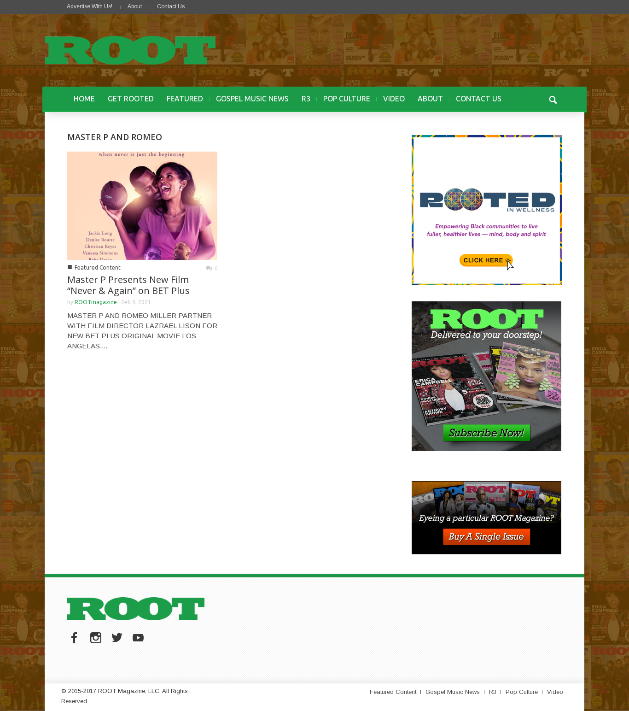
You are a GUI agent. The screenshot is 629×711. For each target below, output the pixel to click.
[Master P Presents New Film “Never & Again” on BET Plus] (142, 205)
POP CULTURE (346, 98)
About (135, 6)
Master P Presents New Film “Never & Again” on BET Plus (128, 285)
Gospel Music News (452, 691)
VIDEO (394, 98)
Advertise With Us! (89, 6)
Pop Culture (522, 691)
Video (555, 691)
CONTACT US (478, 98)
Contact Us (171, 6)
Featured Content (98, 267)
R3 (306, 98)
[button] (552, 99)
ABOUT (430, 98)
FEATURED (185, 98)
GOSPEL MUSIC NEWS (252, 98)
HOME (84, 98)
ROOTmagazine (96, 302)
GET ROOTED (131, 98)
